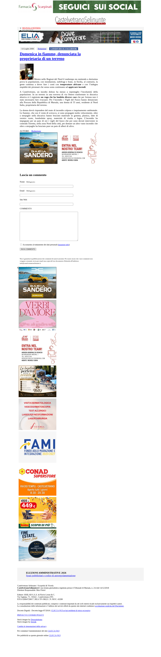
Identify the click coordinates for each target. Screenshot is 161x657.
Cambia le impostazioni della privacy (32, 626)
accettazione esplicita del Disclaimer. (109, 606)
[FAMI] (37, 462)
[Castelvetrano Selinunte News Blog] (80, 24)
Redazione (42, 49)
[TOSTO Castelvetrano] (38, 396)
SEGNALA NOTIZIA (31, 28)
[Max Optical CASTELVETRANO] (37, 561)
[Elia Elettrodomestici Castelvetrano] (80, 43)
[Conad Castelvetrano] (37, 495)
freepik (33, 622)
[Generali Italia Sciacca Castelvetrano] (77, 163)
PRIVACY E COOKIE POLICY (30, 615)
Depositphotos (36, 620)
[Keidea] (37, 528)
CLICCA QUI (53, 631)
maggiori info (63, 245)
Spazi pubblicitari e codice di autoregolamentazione (50, 575)
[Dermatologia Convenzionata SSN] (37, 429)
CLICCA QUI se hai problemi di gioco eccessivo (70, 610)
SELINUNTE (28, 30)
